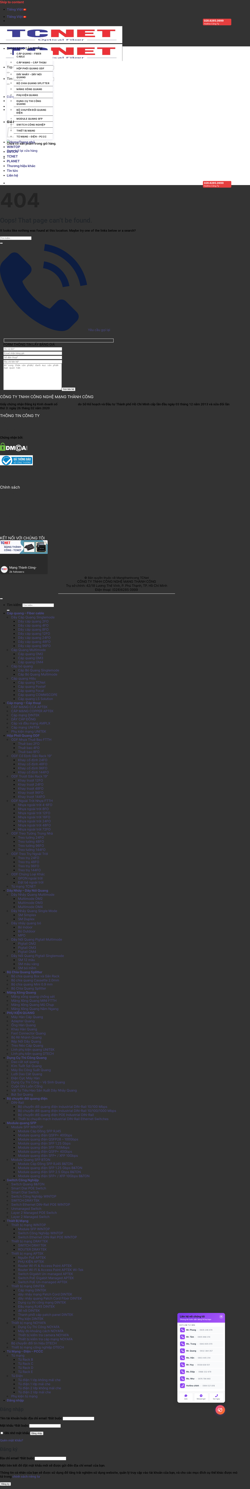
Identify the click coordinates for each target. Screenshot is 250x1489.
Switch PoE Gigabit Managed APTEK (46, 1278)
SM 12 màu (26, 960)
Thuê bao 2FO (29, 744)
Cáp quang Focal (31, 691)
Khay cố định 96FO (32, 768)
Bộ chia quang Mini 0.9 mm (32, 984)
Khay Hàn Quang (24, 1029)
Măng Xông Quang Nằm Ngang (35, 1009)
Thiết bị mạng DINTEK (28, 1286)
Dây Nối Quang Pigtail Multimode (36, 939)
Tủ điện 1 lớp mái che (34, 1384)
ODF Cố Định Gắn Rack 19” (31, 756)
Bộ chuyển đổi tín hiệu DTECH (34, 1343)
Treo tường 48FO (31, 841)
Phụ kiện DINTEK (31, 1319)
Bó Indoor (25, 927)
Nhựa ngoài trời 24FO (34, 821)
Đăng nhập (36, 1433)
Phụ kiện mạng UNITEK (28, 731)
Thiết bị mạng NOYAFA (28, 1323)
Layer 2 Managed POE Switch (34, 1213)
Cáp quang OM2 (30, 654)
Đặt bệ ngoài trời (31, 882)
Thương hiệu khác (21, 166)
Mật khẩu (14, 1425)
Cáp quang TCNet (31, 682)
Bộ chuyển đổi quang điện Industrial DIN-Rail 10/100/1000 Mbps (67, 1111)
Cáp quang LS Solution (35, 699)
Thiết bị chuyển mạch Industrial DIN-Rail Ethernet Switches (63, 1119)
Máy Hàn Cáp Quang (27, 1017)
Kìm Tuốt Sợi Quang (26, 1066)
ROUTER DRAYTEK (32, 1249)
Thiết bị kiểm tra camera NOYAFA (43, 1335)
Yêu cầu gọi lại (98, 330)
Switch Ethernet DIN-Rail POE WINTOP (40, 1204)
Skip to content (12, 2)
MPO (22, 935)
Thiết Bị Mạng (25, 130)
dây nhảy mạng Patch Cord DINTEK (45, 1294)
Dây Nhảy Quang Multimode (32, 895)
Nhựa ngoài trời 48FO (34, 825)
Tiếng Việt (15, 9)
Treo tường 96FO (31, 846)
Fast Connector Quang (28, 1033)
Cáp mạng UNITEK (25, 727)
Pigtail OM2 (27, 943)
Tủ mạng (17, 1355)
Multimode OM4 (30, 907)
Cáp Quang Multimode (28, 650)
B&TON (12, 152)
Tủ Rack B (25, 1359)
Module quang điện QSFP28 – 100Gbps (48, 1139)
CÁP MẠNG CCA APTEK (29, 707)
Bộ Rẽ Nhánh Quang (26, 1037)
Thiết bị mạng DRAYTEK (29, 1241)
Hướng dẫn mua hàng (15, 530)
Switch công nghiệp (89, 89)
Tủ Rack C (25, 1364)
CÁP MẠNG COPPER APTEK (32, 711)
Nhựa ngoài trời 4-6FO (35, 805)
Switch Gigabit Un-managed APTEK (45, 1274)
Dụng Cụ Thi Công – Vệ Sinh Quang (38, 1082)
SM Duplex (26, 919)
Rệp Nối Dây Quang (26, 1041)
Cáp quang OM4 (30, 662)
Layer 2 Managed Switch (30, 1217)
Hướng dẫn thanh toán (16, 495)
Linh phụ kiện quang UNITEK (33, 1050)
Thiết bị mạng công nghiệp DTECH (37, 1347)
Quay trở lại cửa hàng (22, 151)
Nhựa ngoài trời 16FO (34, 817)
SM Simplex (27, 915)
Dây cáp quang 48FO (34, 642)
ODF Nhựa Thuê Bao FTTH (31, 740)
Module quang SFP (29, 118)
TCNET (12, 156)
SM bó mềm (27, 968)
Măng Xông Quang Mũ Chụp (32, 1005)
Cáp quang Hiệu (23, 678)
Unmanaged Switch (26, 1209)
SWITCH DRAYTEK (25, 1200)
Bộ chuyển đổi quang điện (31, 111)
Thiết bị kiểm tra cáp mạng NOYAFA (45, 1339)
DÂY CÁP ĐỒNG (23, 719)
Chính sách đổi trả (13, 516)
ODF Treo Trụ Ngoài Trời (29, 854)
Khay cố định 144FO (33, 772)
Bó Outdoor (26, 931)
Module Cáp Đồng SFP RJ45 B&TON (45, 1164)
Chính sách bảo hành (15, 502)
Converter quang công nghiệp (119, 89)
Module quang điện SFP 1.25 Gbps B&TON (50, 1168)
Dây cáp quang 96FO (34, 646)
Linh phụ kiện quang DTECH (32, 1054)
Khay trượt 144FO (31, 797)
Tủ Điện (17, 1376)
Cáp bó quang (22, 666)
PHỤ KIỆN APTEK (31, 1262)
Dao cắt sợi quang (25, 1062)
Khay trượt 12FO (30, 780)
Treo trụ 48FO (28, 862)
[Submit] (8, 72)
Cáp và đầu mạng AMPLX (30, 723)
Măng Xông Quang (29, 89)
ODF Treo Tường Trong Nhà (32, 833)
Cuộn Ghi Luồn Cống (27, 1086)
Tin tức (12, 171)
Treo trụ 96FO (28, 866)
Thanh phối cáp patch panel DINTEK (45, 1315)
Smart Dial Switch (25, 1192)
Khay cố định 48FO (32, 764)
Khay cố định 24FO (32, 760)
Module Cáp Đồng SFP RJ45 (39, 1131)
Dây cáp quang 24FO (34, 638)
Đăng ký (5, 1484)
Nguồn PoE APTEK (32, 1258)
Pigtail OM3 (27, 948)
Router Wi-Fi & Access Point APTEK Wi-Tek (50, 1270)
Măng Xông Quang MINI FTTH (33, 1001)
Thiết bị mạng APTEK (27, 1253)
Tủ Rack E (25, 1372)
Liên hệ (12, 175)
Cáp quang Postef (32, 687)
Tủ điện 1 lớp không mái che (39, 1380)
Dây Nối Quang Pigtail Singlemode (37, 956)
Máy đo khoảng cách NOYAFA (40, 1331)
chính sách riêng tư (26, 1476)
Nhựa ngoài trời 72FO (34, 829)
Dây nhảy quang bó (26, 923)
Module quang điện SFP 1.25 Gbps (44, 1143)
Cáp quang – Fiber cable (28, 55)
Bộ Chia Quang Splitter (32, 83)
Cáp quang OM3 (30, 658)
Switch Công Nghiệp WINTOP (33, 1196)
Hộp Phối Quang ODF (30, 68)
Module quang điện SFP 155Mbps (44, 1147)
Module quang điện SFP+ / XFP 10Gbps (48, 1156)
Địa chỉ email (17, 1458)
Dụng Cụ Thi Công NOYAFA (39, 1327)
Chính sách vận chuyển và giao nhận (26, 523)
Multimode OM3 (30, 903)
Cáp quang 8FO (146, 89)
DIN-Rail (17, 1103)
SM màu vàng (28, 964)
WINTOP (13, 147)
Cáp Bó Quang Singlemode (38, 670)
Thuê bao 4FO (29, 748)
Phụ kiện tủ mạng (24, 1396)
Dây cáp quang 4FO (33, 625)
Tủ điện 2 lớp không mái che (39, 1388)
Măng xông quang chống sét (33, 996)
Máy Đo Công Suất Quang (31, 1070)
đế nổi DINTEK (29, 1311)
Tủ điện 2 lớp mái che (34, 1392)
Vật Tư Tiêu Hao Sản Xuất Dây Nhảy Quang (44, 1090)
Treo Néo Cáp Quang (27, 1045)
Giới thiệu (7, 423)
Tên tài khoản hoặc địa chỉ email (31, 1418)
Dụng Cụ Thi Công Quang (28, 102)
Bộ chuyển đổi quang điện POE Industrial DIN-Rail (56, 1115)
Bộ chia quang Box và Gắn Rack (35, 976)
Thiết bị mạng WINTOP (28, 1225)
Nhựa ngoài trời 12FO (34, 813)
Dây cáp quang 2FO (33, 621)
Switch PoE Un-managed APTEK (43, 1282)
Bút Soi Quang (22, 1094)
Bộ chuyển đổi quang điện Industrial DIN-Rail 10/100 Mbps (62, 1107)
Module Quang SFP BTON (30, 1160)
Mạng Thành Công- (23, 567)
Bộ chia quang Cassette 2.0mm (35, 980)
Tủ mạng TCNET (23, 886)
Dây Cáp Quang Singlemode (33, 617)
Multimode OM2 (30, 899)
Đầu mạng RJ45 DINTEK (36, 1306)
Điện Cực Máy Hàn (25, 1078)
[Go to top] (1, 598)
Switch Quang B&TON (27, 1184)
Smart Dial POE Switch (28, 1188)
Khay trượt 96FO (31, 793)
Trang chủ (27, 142)
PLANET (13, 161)
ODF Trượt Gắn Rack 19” (29, 776)
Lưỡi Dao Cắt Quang (26, 1074)
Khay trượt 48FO (31, 788)
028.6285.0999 (214, 20)
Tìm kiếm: (14, 605)
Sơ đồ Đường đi (11, 430)
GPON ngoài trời (30, 878)
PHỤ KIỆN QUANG (27, 95)
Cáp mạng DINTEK (25, 715)
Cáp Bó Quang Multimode (37, 674)
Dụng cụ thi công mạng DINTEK (42, 1302)
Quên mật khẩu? (11, 1440)
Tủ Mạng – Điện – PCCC (31, 136)
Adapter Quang (23, 1021)
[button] (30, 48)
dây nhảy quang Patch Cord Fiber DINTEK (50, 1298)
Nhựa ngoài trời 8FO (33, 809)
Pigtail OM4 (27, 952)
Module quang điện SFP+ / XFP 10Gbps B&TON (53, 1176)
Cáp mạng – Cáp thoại (31, 62)
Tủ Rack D (25, 1368)
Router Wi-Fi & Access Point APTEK (45, 1266)
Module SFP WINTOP (27, 1127)
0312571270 (67, 404)
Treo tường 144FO (32, 850)
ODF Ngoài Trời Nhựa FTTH (32, 801)
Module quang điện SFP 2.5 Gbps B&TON (49, 1172)
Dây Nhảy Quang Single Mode (34, 911)
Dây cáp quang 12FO (34, 633)
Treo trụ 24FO (28, 858)
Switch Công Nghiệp (30, 124)
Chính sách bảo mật (14, 509)
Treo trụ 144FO (29, 870)
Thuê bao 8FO (29, 752)
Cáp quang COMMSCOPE (62, 89)
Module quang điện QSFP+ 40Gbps (45, 1135)
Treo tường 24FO (31, 837)
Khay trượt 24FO (31, 784)
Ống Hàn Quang (23, 1025)
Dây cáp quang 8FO (33, 629)
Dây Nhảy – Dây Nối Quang (29, 76)
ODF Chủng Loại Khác (28, 874)
